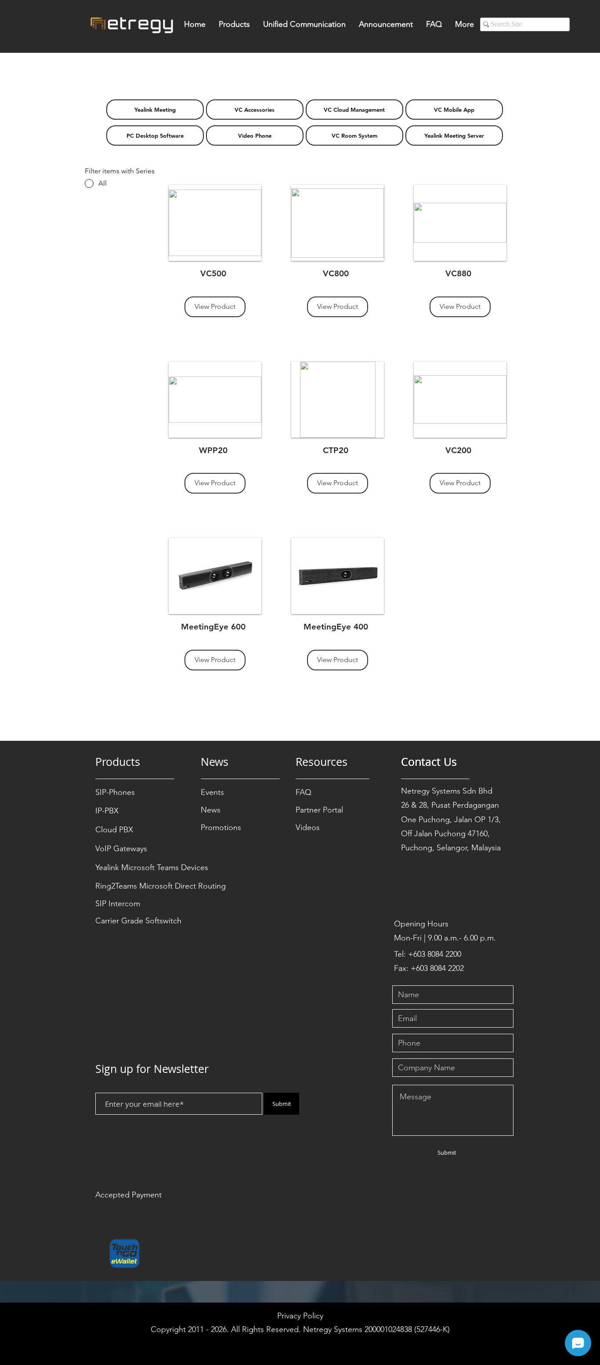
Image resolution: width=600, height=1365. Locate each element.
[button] (234, 27)
